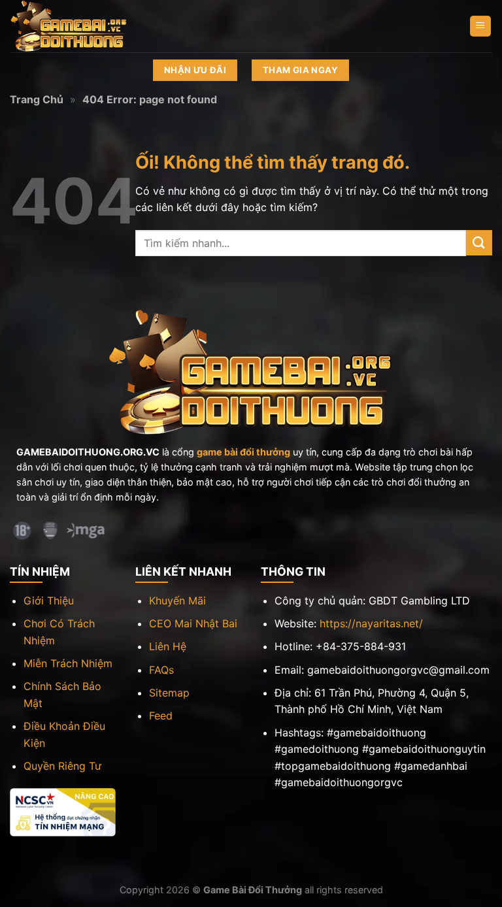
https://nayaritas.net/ (371, 623)
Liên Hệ (167, 646)
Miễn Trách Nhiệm (68, 663)
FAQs (161, 669)
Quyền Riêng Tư (62, 765)
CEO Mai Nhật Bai (193, 623)
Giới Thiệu (49, 600)
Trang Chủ (36, 99)
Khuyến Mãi (177, 600)
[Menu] (481, 26)
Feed (161, 715)
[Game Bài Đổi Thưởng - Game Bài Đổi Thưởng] (75, 26)
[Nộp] (479, 243)
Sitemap (169, 692)
